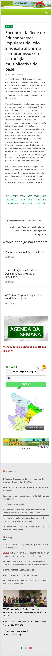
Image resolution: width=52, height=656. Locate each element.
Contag (8, 537)
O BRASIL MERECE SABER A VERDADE (18, 570)
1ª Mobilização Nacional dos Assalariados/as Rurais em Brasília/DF (21, 274)
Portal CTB (10, 471)
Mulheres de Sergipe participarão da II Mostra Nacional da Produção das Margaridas (28, 231)
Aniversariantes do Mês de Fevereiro (23, 220)
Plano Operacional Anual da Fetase (25, 252)
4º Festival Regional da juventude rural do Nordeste (24, 296)
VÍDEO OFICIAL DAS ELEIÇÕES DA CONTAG (20, 575)
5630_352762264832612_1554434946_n (12, 200)
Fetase (20, 75)
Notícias (9, 27)
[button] (26, 443)
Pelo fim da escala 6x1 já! (13, 504)
